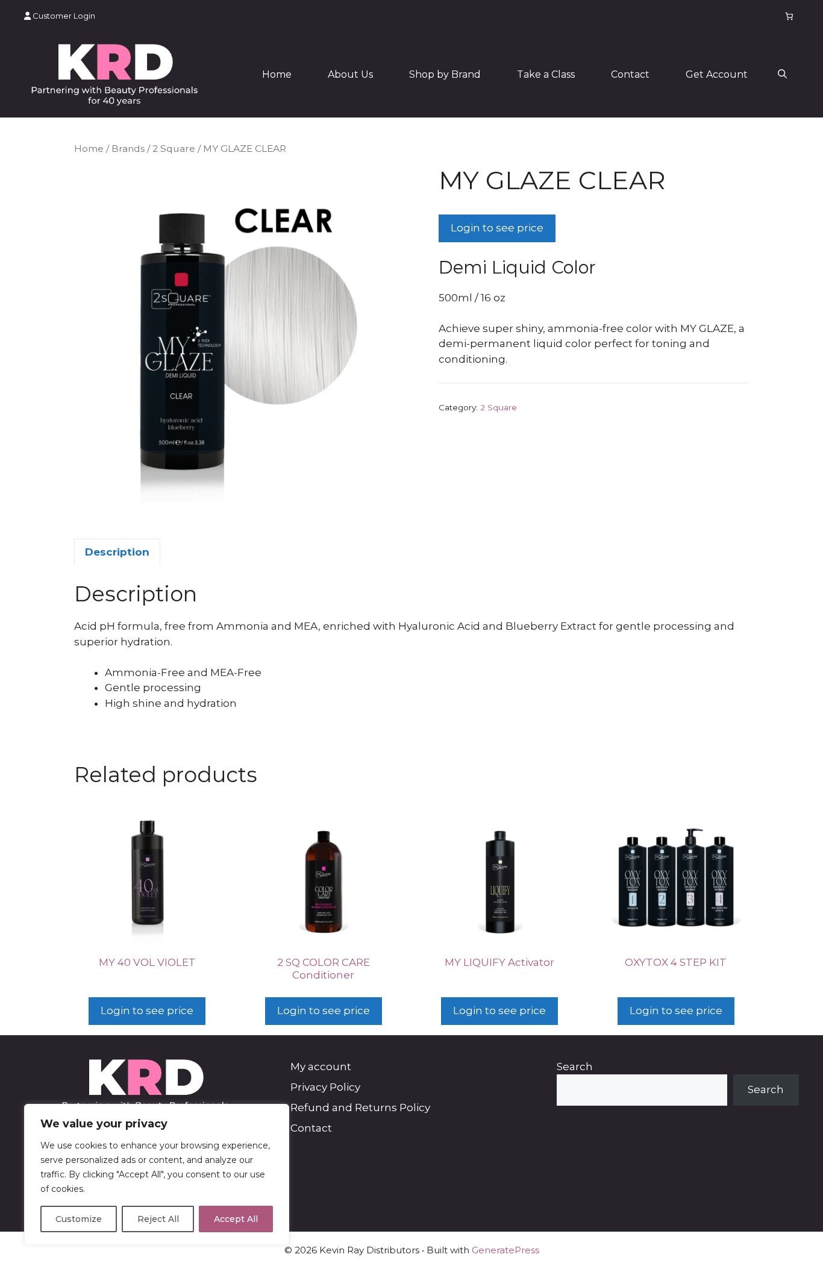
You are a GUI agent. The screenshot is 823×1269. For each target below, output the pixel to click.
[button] (782, 75)
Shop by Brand (445, 74)
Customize (78, 1219)
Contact (630, 74)
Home (277, 74)
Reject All (158, 1219)
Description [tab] (117, 552)
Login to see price (497, 228)
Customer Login (63, 15)
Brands (128, 148)
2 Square (173, 148)
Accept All (236, 1219)
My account (320, 1067)
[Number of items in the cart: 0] (790, 16)
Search (575, 1067)
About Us (350, 74)
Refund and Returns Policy (360, 1107)
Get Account (717, 74)
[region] (156, 1174)
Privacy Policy (325, 1087)
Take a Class (546, 74)
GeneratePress (505, 1250)
